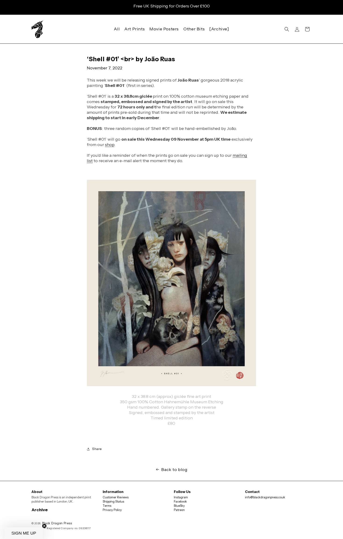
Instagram (181, 497)
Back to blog (174, 469)
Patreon (179, 510)
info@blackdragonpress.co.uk (265, 497)
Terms (107, 505)
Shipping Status (113, 501)
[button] (287, 29)
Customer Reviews (116, 497)
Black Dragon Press (57, 523)
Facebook (180, 501)
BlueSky (179, 505)
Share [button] (97, 449)
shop (109, 144)
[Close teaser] (44, 526)
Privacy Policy (112, 510)
